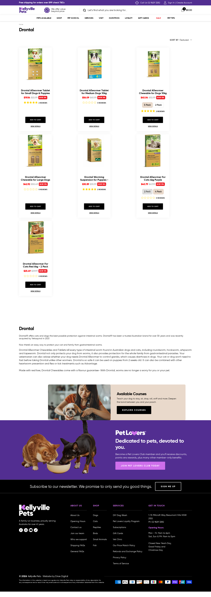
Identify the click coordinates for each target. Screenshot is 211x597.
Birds (95, 533)
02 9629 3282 (158, 522)
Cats (95, 521)
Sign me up (168, 486)
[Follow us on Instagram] (26, 530)
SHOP (59, 18)
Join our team (77, 533)
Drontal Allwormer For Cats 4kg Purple (153, 178)
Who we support (78, 539)
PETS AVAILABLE (44, 18)
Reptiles (97, 527)
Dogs (95, 515)
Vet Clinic (117, 539)
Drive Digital (61, 576)
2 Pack (158, 105)
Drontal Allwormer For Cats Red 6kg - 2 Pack (35, 265)
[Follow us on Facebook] (21, 530)
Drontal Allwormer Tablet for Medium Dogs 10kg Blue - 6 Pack (94, 91)
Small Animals (100, 539)
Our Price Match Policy (124, 545)
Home (21, 24)
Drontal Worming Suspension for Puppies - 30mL (94, 178)
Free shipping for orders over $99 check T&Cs (42, 2)
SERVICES (89, 18)
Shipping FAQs (77, 545)
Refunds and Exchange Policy (127, 551)
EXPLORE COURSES (134, 410)
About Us (74, 515)
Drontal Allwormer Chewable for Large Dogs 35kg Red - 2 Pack (35, 178)
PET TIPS (171, 18)
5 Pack (147, 105)
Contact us (75, 527)
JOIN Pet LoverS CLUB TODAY (140, 465)
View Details (35, 126)
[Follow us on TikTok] (36, 530)
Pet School (73, 18)
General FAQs (77, 551)
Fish (95, 545)
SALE (158, 18)
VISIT (101, 18)
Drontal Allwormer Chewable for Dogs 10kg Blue (153, 91)
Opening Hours (77, 521)
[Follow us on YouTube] (31, 530)
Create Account (184, 2)
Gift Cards (143, 18)
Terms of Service (121, 563)
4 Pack (158, 191)
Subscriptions (119, 527)
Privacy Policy (119, 557)
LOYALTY (129, 18)
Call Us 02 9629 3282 (150, 2)
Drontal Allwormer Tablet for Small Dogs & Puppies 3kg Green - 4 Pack (35, 91)
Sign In (171, 2)
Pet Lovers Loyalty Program (126, 521)
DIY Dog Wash (120, 515)
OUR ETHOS (114, 18)
